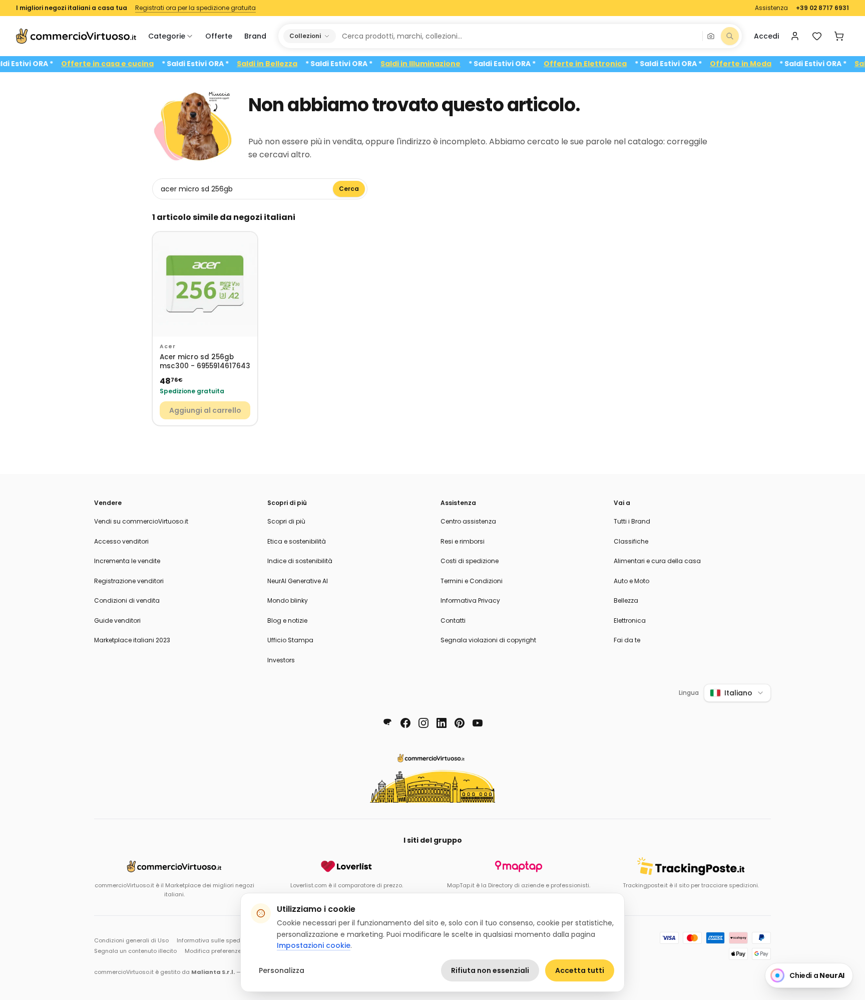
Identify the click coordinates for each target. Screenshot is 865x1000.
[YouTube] (478, 723)
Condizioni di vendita (127, 600)
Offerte (218, 36)
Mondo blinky (287, 600)
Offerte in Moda (757, 64)
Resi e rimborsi (463, 541)
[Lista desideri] (817, 36)
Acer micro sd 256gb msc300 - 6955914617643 (205, 362)
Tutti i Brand (632, 521)
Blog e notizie (287, 620)
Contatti (453, 620)
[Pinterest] (460, 723)
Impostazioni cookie (313, 945)
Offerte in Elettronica (602, 64)
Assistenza (771, 8)
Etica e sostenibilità (296, 541)
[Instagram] (423, 723)
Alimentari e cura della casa (657, 561)
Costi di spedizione (470, 561)
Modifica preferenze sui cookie (228, 951)
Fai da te (627, 640)
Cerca (349, 188)
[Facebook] (405, 723)
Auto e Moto (631, 581)
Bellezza (626, 600)
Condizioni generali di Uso (131, 940)
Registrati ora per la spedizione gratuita (195, 8)
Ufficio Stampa (290, 640)
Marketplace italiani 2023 (132, 640)
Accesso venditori (121, 541)
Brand (255, 36)
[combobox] (518, 36)
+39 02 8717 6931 (822, 8)
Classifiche (631, 541)
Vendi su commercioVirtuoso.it (141, 521)
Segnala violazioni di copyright (488, 640)
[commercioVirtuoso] (76, 36)
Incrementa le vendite (127, 561)
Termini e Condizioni (472, 581)
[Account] (795, 36)
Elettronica (630, 620)
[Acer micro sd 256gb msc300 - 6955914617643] (205, 284)
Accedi (766, 36)
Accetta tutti (579, 970)
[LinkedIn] (442, 723)
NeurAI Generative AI (297, 581)
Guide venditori (117, 620)
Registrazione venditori (129, 581)
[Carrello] (839, 36)
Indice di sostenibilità (299, 561)
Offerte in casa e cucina (124, 64)
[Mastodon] (387, 723)
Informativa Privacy (470, 600)
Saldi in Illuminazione (437, 64)
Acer (167, 346)
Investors (281, 660)
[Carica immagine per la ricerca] (711, 36)
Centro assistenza (468, 521)
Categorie (166, 36)
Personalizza (281, 970)
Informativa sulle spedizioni (216, 940)
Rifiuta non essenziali (490, 970)
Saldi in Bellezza (284, 64)
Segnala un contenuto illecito (135, 951)
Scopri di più (286, 521)
